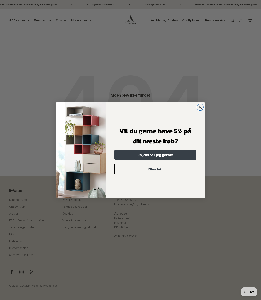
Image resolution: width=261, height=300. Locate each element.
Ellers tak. (155, 169)
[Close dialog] (200, 107)
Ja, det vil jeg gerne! (155, 155)
